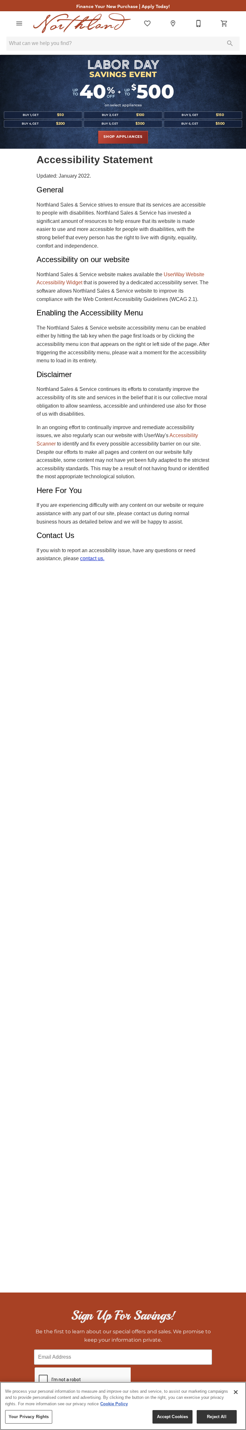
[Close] (236, 1392)
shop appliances (123, 137)
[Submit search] (230, 43)
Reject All (216, 1416)
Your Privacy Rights (29, 1416)
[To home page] (82, 23)
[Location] (173, 23)
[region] (123, 1406)
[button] (19, 23)
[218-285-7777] (198, 23)
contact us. (92, 558)
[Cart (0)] (224, 23)
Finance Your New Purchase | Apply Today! (123, 6)
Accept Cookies (172, 1416)
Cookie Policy (114, 1403)
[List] (147, 23)
